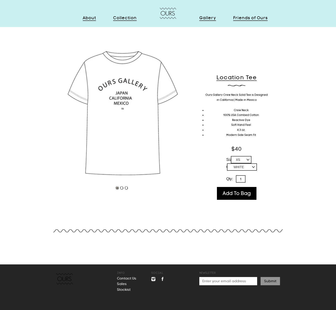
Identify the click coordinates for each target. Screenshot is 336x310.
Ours (168, 13)
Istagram (153, 279)
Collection (125, 17)
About (89, 17)
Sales (122, 284)
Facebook (162, 279)
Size (230, 160)
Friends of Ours (250, 17)
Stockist (124, 290)
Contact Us (126, 278)
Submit (270, 281)
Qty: (229, 179)
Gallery (207, 17)
